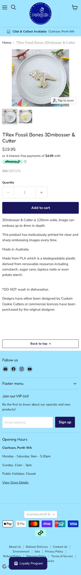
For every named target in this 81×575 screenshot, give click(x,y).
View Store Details (15, 482)
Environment (21, 552)
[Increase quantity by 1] (41, 192)
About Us (15, 547)
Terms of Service (62, 556)
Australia (38, 514)
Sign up (65, 422)
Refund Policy (12, 556)
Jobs (37, 552)
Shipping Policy (36, 556)
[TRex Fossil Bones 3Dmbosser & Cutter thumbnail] (9, 116)
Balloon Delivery (37, 547)
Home (6, 43)
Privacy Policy (54, 552)
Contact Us (60, 547)
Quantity (8, 182)
